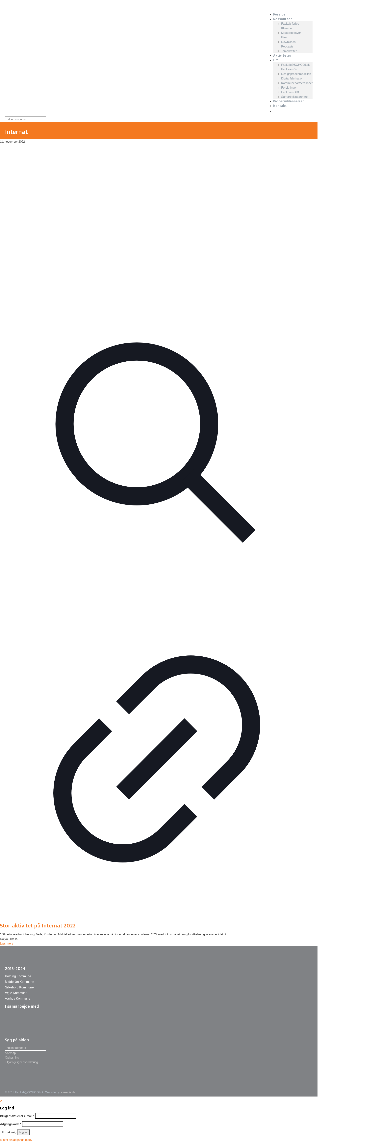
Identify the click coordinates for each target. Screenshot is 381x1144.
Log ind (23, 1132)
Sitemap (10, 1053)
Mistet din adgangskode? (16, 1139)
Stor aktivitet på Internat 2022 (38, 925)
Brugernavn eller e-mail (17, 1116)
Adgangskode (10, 1124)
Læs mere (6, 943)
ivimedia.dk (68, 1092)
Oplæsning (12, 1057)
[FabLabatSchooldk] (77, 6)
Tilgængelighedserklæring (21, 1062)
